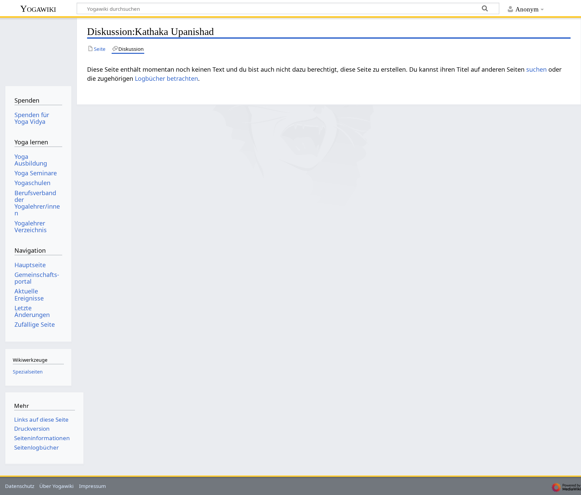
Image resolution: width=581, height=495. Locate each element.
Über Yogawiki (56, 486)
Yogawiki (38, 8)
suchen (536, 69)
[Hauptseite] (38, 50)
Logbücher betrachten (166, 78)
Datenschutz (19, 486)
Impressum (92, 486)
